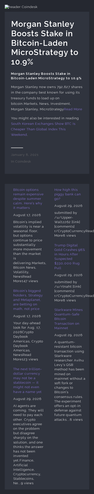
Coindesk (23, 161)
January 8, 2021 (25, 155)
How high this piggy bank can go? (67, 194)
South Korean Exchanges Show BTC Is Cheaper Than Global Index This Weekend (43, 129)
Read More (73, 109)
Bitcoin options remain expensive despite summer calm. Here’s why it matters (28, 199)
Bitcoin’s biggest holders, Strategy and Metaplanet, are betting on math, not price (28, 300)
